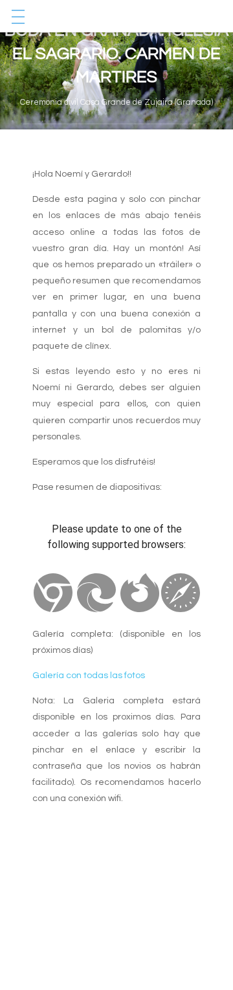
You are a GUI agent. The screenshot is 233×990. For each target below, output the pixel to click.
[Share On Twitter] (108, 136)
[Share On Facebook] (84, 136)
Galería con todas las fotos (88, 675)
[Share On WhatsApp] (132, 136)
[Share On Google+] (156, 136)
